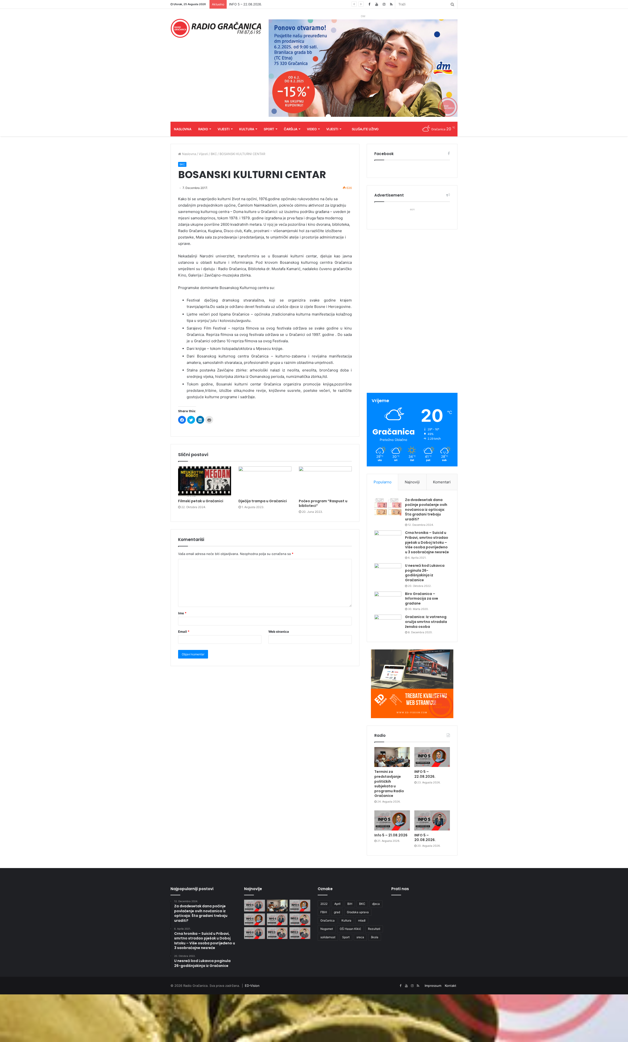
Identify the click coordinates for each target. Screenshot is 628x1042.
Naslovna (182, 129)
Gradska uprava (358, 912)
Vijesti (224, 129)
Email (183, 631)
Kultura (246, 129)
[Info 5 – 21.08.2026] (392, 820)
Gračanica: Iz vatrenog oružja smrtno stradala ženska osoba (426, 621)
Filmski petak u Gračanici (200, 501)
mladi (362, 920)
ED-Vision (252, 986)
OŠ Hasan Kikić (350, 929)
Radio (203, 129)
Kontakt (450, 986)
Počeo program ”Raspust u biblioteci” (323, 503)
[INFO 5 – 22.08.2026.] (432, 757)
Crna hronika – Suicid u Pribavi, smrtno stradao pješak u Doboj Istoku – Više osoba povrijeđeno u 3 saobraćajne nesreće (427, 542)
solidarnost (327, 937)
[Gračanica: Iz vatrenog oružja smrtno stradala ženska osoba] (387, 624)
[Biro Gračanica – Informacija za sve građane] (387, 601)
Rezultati (374, 929)
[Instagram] (384, 4)
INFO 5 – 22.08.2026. (424, 774)
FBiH (323, 912)
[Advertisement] (412, 311)
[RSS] (391, 4)
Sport (269, 129)
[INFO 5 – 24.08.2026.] (254, 905)
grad (337, 912)
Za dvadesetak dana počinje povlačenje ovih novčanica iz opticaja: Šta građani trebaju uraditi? (426, 509)
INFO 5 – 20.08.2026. (425, 838)
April (337, 904)
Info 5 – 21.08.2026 (244, 4)
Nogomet (326, 929)
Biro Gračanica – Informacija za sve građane (421, 598)
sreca (360, 937)
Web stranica (278, 631)
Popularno (383, 482)
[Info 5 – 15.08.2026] (299, 933)
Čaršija (290, 129)
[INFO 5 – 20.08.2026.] (432, 820)
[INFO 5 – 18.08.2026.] (254, 933)
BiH (349, 904)
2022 (323, 904)
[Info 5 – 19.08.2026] (299, 919)
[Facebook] (369, 4)
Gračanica (327, 920)
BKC (214, 154)
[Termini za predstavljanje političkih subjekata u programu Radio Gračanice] (392, 757)
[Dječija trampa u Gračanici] (264, 481)
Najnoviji (412, 482)
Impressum (433, 986)
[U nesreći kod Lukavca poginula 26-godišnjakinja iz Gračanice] (387, 572)
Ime (182, 613)
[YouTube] (376, 4)
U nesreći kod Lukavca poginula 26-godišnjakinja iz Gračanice (425, 572)
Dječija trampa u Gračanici (262, 501)
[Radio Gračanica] (215, 28)
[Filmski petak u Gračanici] (204, 481)
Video (312, 129)
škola (374, 937)
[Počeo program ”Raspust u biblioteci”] (325, 481)
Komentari (442, 482)
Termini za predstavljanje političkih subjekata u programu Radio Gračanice (389, 783)
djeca (376, 904)
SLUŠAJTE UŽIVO (365, 129)
